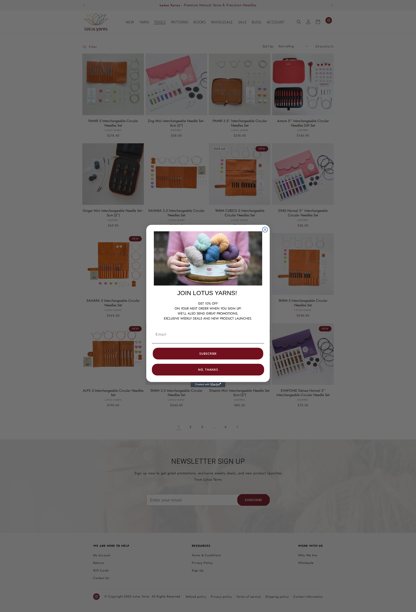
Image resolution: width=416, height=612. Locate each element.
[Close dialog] (265, 229)
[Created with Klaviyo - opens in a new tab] (208, 384)
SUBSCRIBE (208, 353)
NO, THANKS (208, 369)
